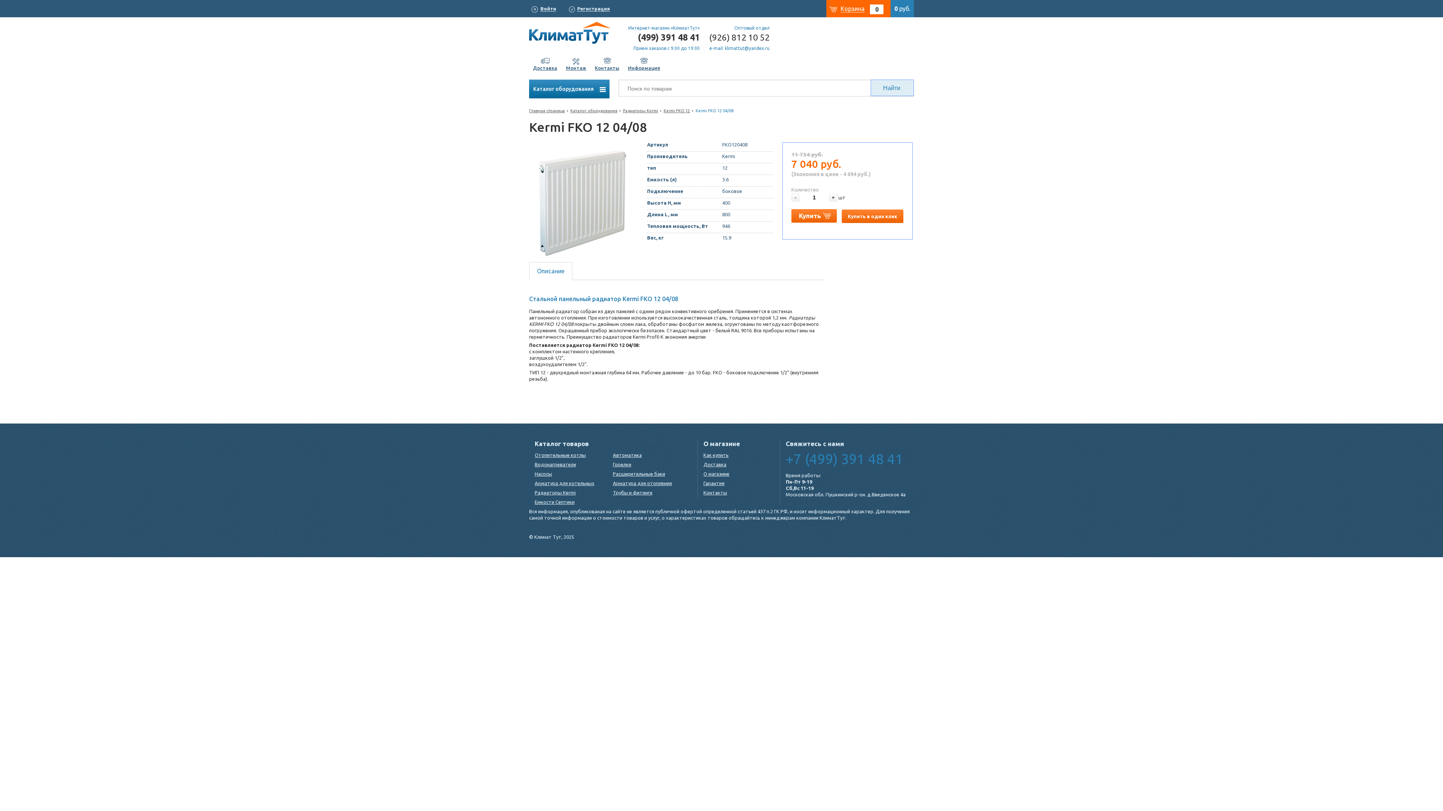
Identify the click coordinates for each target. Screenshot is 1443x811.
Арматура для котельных (564, 483)
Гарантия (714, 483)
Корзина (853, 8)
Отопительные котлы (560, 455)
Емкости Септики (555, 502)
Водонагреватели (555, 464)
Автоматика (627, 455)
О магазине (716, 473)
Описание (550, 271)
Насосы (543, 473)
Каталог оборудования (564, 89)
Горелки (622, 464)
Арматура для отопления (642, 483)
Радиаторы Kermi (640, 111)
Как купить (716, 455)
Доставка (714, 464)
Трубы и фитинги (632, 492)
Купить (810, 215)
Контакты (715, 492)
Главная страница (547, 111)
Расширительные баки (639, 473)
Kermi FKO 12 (677, 111)
